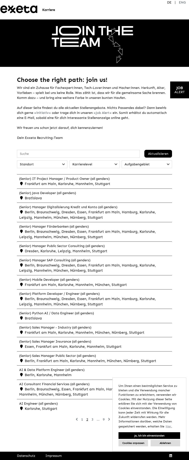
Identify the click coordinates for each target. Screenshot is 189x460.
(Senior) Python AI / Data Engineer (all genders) (56, 313)
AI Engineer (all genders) (38, 403)
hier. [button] (169, 426)
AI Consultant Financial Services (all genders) (54, 384)
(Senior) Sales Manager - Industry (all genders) (55, 327)
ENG (182, 2)
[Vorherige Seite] (77, 419)
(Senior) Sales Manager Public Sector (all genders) (57, 356)
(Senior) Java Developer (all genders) (47, 193)
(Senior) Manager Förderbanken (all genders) (54, 226)
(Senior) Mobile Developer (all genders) (49, 280)
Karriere (48, 10)
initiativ (42, 113)
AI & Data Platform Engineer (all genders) (52, 370)
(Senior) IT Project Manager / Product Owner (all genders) (64, 179)
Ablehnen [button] (165, 443)
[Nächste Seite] (109, 419)
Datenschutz (26, 456)
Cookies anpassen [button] (133, 443)
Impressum (53, 456)
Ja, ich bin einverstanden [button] (149, 435)
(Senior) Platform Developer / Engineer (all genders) (59, 294)
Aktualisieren (158, 154)
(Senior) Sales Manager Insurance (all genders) (55, 341)
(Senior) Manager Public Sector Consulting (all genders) (62, 246)
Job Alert (102, 113)
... (98, 419)
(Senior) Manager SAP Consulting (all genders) (54, 260)
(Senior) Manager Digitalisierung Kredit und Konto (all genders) (68, 207)
